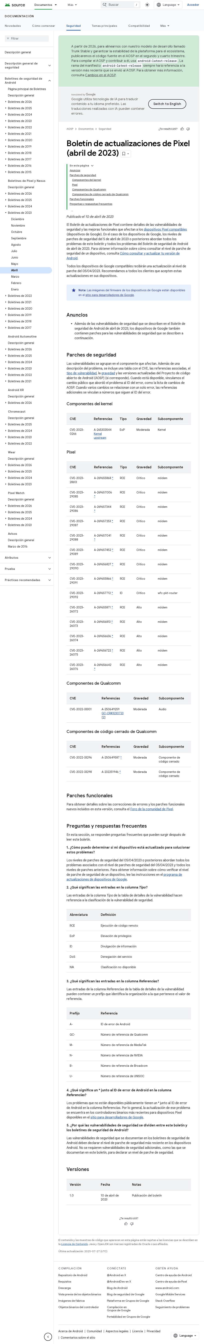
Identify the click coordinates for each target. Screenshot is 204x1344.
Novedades (13, 26)
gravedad (108, 373)
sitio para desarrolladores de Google (109, 295)
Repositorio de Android (72, 1275)
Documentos (43, 5)
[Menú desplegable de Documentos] (57, 5)
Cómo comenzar (43, 26)
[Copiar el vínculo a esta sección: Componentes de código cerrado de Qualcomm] (161, 732)
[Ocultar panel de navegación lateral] (48, 1337)
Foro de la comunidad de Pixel (151, 809)
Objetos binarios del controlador (78, 1307)
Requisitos (64, 1281)
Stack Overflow (165, 1300)
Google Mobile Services (170, 1294)
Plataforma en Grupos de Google (128, 1300)
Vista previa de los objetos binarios (79, 1294)
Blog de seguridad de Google (125, 1294)
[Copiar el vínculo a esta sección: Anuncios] (92, 315)
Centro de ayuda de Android (173, 1275)
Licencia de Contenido (74, 1244)
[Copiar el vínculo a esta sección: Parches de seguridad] (120, 355)
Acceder (193, 5)
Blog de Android (117, 1288)
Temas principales (104, 26)
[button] (23, 65)
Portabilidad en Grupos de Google (128, 1316)
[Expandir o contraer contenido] (92, 165)
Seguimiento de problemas (172, 1307)
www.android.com (167, 1288)
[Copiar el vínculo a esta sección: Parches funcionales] (117, 796)
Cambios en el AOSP (100, 75)
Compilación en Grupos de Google (118, 1308)
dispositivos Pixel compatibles (165, 230)
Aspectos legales (117, 1331)
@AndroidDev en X (119, 1281)
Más (71, 5)
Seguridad (73, 26)
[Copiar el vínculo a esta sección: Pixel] (79, 452)
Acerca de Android (70, 1331)
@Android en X (116, 1275)
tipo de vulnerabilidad (82, 373)
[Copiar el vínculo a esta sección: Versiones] (93, 1169)
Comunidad (94, 1331)
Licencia (137, 1331)
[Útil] (182, 129)
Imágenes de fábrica (71, 1300)
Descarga (64, 1288)
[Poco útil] (188, 129)
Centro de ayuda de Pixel (171, 1281)
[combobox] (120, 4)
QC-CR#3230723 (113, 713)
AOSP (70, 129)
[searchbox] (27, 38)
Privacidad (153, 1331)
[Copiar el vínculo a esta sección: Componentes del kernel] (116, 404)
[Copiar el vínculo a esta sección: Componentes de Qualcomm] (125, 683)
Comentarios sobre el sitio (78, 1337)
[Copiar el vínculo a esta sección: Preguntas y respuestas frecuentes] (151, 826)
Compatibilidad (139, 26)
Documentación (19, 16)
